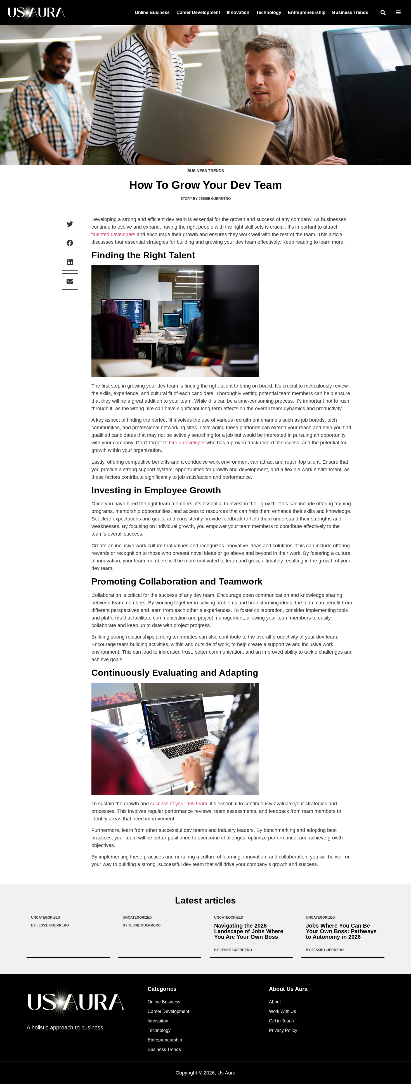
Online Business (152, 12)
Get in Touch (281, 1021)
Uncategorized (45, 917)
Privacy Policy (283, 1030)
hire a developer (187, 442)
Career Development (198, 12)
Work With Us (282, 1011)
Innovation (238, 12)
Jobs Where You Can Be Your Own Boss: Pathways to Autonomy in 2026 (341, 931)
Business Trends (350, 12)
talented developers (113, 234)
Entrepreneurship (306, 12)
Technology (268, 12)
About (275, 1001)
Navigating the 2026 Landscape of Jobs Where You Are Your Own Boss (248, 931)
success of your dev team (178, 803)
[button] (383, 12)
